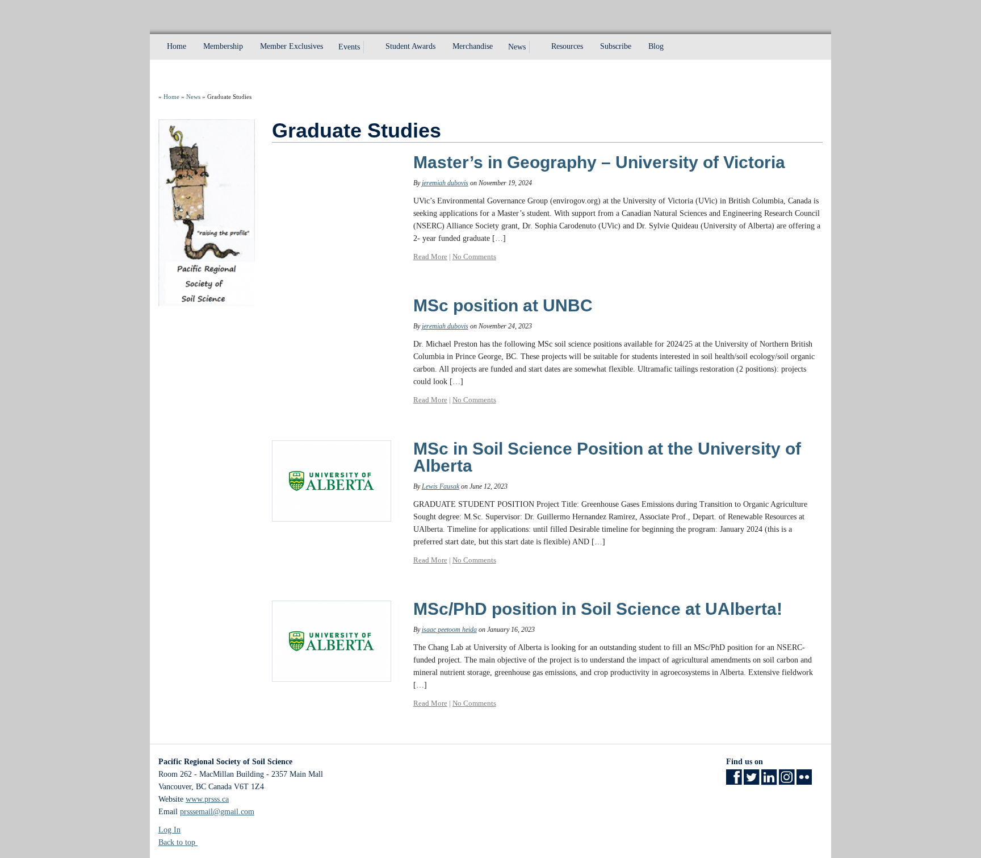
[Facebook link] (733, 781)
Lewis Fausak (440, 486)
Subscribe (615, 46)
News (517, 47)
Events (349, 47)
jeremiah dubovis (445, 183)
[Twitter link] (751, 781)
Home (176, 46)
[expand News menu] (536, 47)
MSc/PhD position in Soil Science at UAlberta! (597, 608)
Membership (223, 46)
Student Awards (410, 46)
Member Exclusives (291, 46)
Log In (169, 830)
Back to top (178, 842)
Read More (430, 256)
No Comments (474, 256)
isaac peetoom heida (449, 630)
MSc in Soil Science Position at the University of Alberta (607, 457)
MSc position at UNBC (503, 305)
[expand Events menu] (370, 47)
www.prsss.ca (207, 799)
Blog (656, 46)
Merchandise (472, 46)
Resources (567, 46)
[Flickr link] (804, 781)
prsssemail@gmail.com (217, 811)
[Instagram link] (786, 781)
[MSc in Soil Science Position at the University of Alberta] (331, 480)
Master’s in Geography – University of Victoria (599, 162)
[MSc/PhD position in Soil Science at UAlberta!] (331, 640)
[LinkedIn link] (769, 781)
